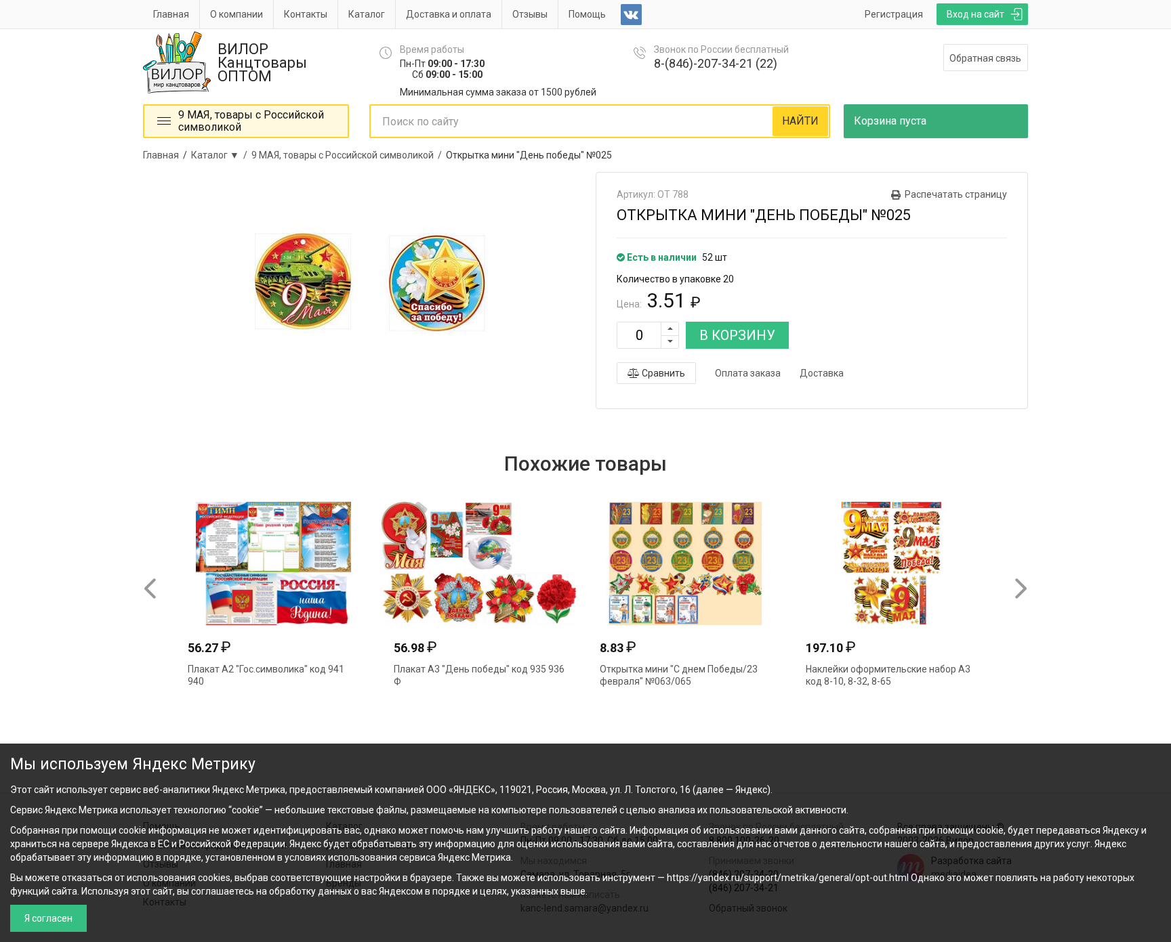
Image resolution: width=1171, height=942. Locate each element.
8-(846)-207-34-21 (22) (715, 63)
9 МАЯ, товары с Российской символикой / (348, 155)
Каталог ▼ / (221, 155)
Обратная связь (985, 58)
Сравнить (662, 373)
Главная (171, 14)
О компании (236, 14)
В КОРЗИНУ (737, 335)
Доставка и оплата (448, 14)
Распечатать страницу (956, 194)
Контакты (305, 14)
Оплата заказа (748, 373)
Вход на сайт (975, 14)
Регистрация (894, 14)
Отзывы (530, 14)
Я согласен (48, 918)
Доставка (822, 373)
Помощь (587, 14)
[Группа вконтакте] (631, 14)
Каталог (366, 14)
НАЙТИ (800, 120)
